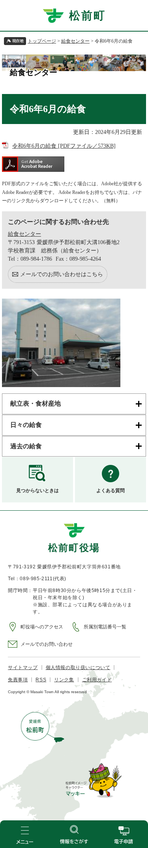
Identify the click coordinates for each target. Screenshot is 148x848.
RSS (41, 680)
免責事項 (18, 680)
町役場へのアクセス (42, 627)
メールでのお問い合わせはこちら (61, 274)
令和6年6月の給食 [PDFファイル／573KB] (64, 146)
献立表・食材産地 (35, 403)
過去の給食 (26, 446)
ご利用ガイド (97, 680)
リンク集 (64, 680)
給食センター (75, 41)
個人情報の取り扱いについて (78, 667)
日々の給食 (26, 424)
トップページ (42, 41)
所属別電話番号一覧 (105, 627)
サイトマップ (23, 667)
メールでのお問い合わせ (47, 644)
